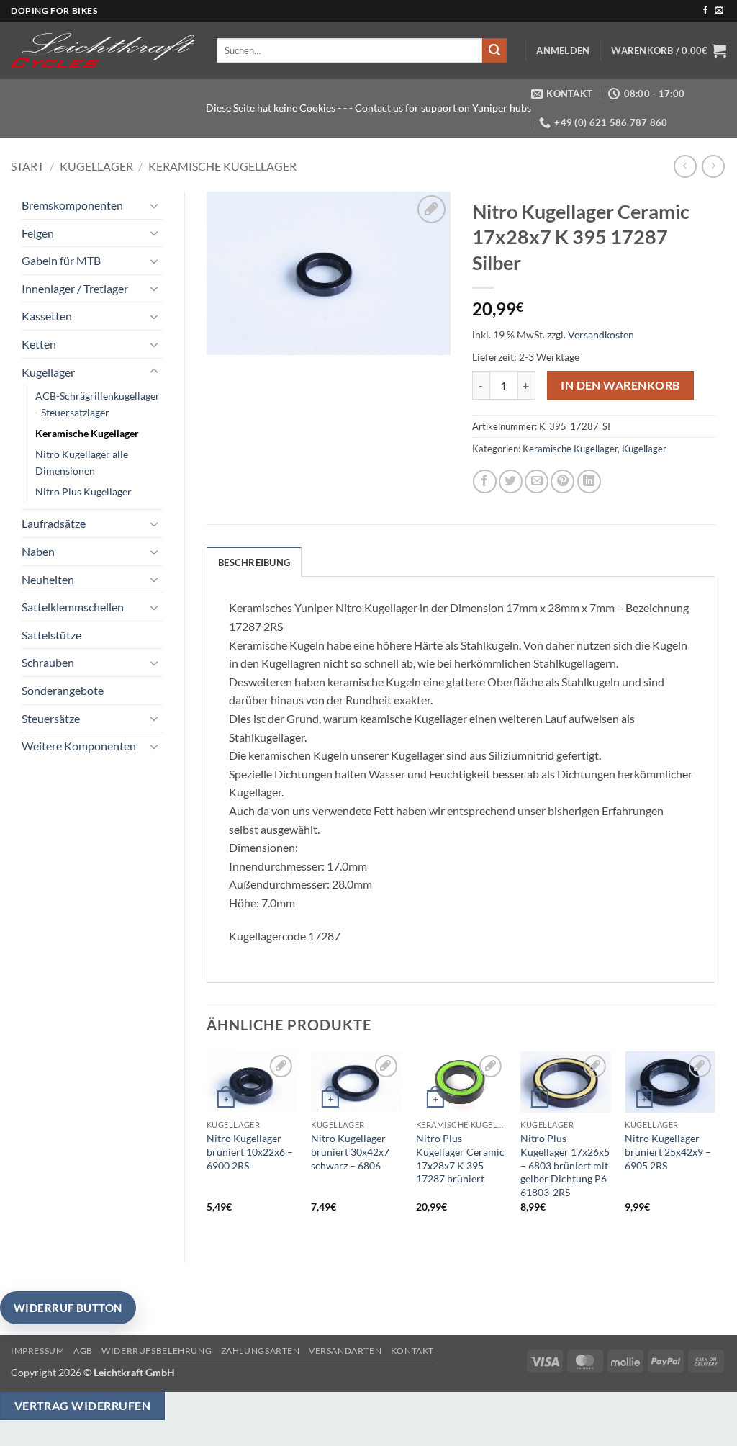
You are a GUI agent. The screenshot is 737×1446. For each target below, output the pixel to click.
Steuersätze (51, 718)
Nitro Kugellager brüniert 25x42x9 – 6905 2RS (668, 1151)
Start (27, 166)
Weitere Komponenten (79, 746)
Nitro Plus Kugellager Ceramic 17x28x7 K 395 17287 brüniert (460, 1158)
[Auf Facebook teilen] (485, 481)
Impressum (38, 1350)
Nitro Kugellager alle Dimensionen (81, 462)
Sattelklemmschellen (73, 607)
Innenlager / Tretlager (75, 288)
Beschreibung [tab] (254, 562)
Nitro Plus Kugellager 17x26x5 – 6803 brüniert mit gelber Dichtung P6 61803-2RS (565, 1165)
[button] (562, 50)
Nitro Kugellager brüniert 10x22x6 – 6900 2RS (250, 1151)
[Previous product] (713, 166)
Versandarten (345, 1350)
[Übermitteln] (494, 50)
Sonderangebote (63, 690)
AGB (83, 1350)
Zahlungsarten (260, 1350)
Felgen (38, 233)
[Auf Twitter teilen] (511, 481)
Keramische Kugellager (222, 166)
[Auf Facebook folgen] (705, 11)
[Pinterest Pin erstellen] (562, 481)
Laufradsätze (54, 523)
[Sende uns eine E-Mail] (719, 11)
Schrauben (48, 662)
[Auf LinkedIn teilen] (589, 481)
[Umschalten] (154, 205)
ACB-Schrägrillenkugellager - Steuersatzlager (97, 404)
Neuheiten (48, 579)
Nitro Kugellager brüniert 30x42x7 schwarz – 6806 (350, 1151)
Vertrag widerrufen (82, 1405)
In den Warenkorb (620, 385)
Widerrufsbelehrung (156, 1350)
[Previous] (207, 1144)
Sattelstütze (51, 635)
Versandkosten (601, 334)
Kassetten (47, 316)
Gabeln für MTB (61, 260)
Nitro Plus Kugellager (83, 491)
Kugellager (96, 166)
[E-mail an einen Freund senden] (536, 481)
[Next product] (685, 166)
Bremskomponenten (72, 205)
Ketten (39, 344)
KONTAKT (412, 1350)
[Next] (714, 1144)
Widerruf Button (68, 1307)
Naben (38, 551)
